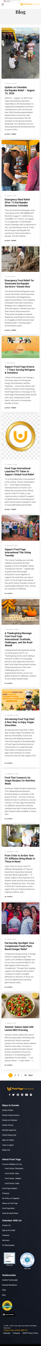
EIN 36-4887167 (21, 1330)
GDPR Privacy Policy (30, 1333)
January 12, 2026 (11, 464)
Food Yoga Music (8, 1208)
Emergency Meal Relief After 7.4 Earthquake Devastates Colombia (17, 202)
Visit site (9, 1265)
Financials (6, 1333)
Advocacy (5, 1240)
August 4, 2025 (11, 1023)
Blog (3, 1295)
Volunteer (5, 1235)
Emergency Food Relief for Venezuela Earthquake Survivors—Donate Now (19, 283)
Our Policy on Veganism (10, 1198)
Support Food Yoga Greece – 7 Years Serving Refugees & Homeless (20, 369)
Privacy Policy (9, 1330)
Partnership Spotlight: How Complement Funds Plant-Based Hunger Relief (19, 946)
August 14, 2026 (11, 83)
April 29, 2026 (10, 363)
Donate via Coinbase (9, 1120)
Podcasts (5, 1193)
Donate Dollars (7, 1110)
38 (25, 1075)
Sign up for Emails (8, 1230)
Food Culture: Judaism (13, 1178)
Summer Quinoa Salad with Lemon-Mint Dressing (19, 1029)
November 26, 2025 (12, 629)
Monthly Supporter (9, 1130)
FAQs (4, 1290)
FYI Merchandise (8, 1245)
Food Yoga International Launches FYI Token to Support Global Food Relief (19, 471)
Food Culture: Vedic (12, 1183)
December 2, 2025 (12, 545)
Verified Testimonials (10, 1280)
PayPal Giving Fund (9, 1135)
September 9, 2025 (12, 715)
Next (31, 1075)
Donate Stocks (7, 1125)
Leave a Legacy (8, 1145)
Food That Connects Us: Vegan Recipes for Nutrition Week (20, 780)
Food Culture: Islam (12, 1173)
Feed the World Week (10, 1213)
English (8, 1)
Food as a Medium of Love (12, 1164)
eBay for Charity (8, 1140)
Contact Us (6, 1225)
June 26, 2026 (10, 276)
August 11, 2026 (11, 195)
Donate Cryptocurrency (10, 1115)
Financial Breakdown (9, 1285)
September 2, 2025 (12, 774)
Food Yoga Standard (9, 1188)
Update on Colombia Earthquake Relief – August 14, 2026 (20, 90)
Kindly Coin (6, 1150)
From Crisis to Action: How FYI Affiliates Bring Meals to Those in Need (20, 858)
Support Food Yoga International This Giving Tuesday (18, 552)
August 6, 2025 (11, 939)
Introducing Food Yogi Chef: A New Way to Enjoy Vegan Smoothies (20, 722)
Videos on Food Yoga (10, 1203)
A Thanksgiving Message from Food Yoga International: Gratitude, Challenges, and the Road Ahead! (18, 639)
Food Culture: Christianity (14, 1168)
